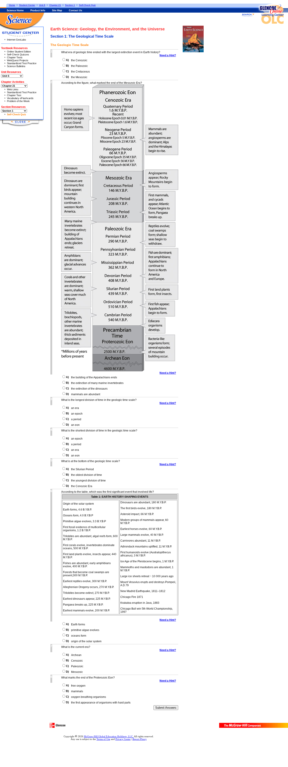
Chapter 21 (55, 5)
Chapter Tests (14, 57)
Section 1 (70, 5)
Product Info (37, 10)
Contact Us (75, 10)
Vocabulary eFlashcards (20, 98)
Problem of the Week (18, 101)
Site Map (57, 10)
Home (12, 5)
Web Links (12, 89)
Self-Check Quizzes (18, 54)
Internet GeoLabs (16, 39)
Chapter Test (14, 95)
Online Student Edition (19, 51)
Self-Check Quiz (16, 114)
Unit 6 (42, 5)
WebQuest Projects (17, 60)
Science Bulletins (16, 66)
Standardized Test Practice (21, 63)
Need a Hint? (168, 55)
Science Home (15, 10)
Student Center (27, 5)
